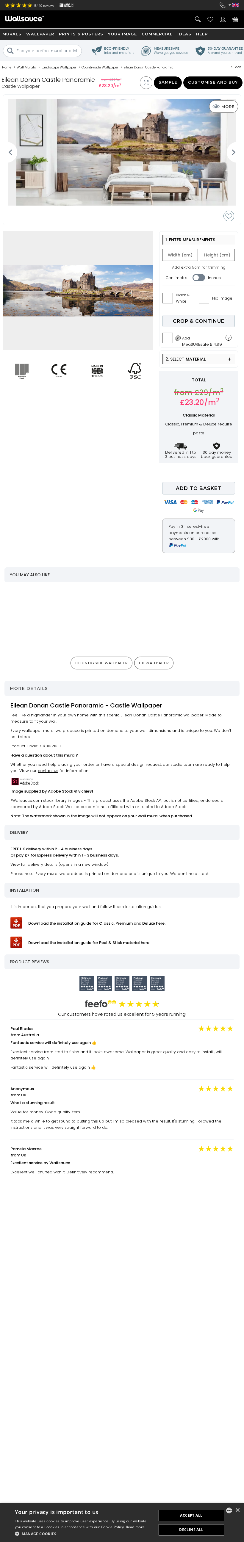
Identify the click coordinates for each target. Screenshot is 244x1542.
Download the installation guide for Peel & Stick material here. (89, 942)
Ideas (184, 34)
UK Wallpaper (154, 663)
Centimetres (177, 278)
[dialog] (122, 1522)
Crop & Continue (198, 321)
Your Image (122, 34)
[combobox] (229, 1510)
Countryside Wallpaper (101, 663)
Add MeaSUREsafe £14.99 (202, 339)
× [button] (237, 1510)
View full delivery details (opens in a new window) (59, 864)
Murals (11, 34)
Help (202, 34)
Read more (135, 1527)
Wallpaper (40, 34)
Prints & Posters (81, 34)
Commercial (157, 34)
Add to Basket (198, 488)
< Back (236, 67)
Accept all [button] (191, 1515)
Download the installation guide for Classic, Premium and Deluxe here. (96, 923)
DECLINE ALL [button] (191, 1529)
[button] (83, 1534)
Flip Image (222, 298)
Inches (214, 278)
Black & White (183, 298)
